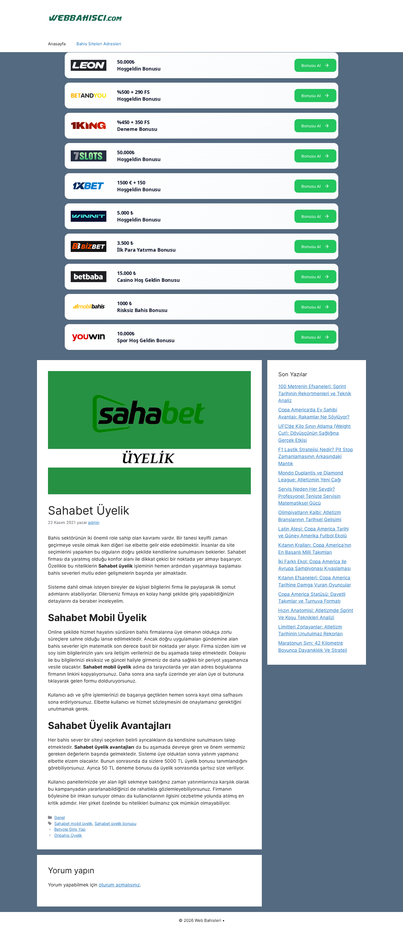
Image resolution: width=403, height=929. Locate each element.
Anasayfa (57, 43)
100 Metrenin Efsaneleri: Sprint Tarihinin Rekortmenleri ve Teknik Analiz (314, 393)
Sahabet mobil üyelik (73, 823)
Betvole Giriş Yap (70, 829)
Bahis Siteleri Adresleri (98, 43)
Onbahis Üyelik (68, 835)
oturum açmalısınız (119, 885)
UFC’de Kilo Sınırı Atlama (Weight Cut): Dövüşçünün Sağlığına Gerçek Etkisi (314, 433)
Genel (59, 817)
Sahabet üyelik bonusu (115, 823)
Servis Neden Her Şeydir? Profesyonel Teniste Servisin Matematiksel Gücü (309, 496)
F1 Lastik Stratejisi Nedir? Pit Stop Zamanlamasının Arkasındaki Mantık (315, 456)
